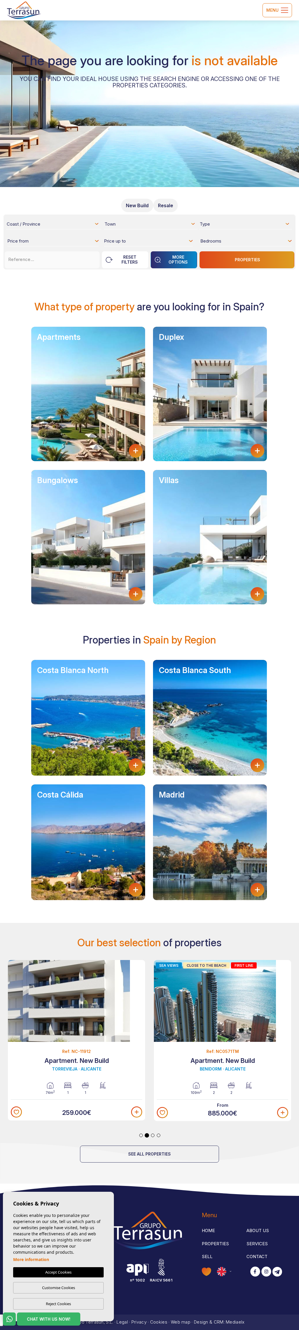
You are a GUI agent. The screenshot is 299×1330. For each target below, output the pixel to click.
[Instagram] (266, 1272)
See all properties (149, 1153)
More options (178, 259)
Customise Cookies (58, 1287)
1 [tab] (141, 1135)
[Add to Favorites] (16, 1112)
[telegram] (277, 1272)
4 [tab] (158, 1135)
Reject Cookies (58, 1303)
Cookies (158, 1322)
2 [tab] (147, 1135)
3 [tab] (152, 1135)
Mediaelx (235, 1322)
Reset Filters (129, 259)
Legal (122, 1322)
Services (257, 1243)
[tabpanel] (76, 1040)
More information (31, 1259)
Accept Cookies (58, 1272)
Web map (180, 1322)
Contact (256, 1256)
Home (208, 1230)
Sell (207, 1256)
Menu (272, 10)
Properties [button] (215, 1243)
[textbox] (54, 225)
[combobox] (53, 223)
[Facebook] (255, 1272)
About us (257, 1230)
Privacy (139, 1322)
